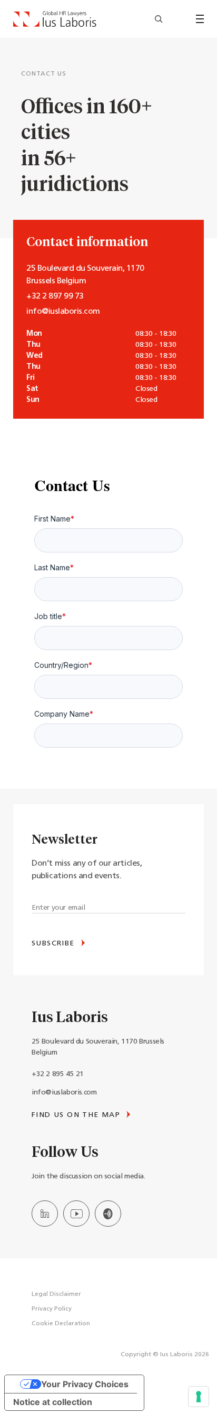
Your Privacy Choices (85, 1384)
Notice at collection (52, 1402)
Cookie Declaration (61, 1324)
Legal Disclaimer (56, 1294)
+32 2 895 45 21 (58, 1074)
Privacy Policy (52, 1309)
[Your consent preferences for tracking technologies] (199, 1397)
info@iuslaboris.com (64, 1093)
